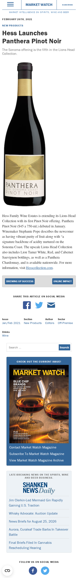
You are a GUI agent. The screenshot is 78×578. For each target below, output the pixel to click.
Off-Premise (65, 323)
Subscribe (67, 5)
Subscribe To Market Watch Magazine (36, 454)
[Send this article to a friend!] (51, 308)
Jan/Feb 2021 (11, 323)
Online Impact (63, 281)
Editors (49, 323)
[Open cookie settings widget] (7, 570)
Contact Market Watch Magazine (32, 447)
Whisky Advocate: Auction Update (33, 513)
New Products (12, 25)
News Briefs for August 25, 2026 (32, 521)
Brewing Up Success (19, 281)
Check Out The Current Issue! (39, 361)
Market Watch (39, 4)
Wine (5, 335)
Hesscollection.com (39, 267)
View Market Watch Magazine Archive (36, 460)
